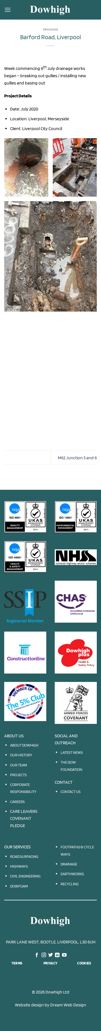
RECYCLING (70, 883)
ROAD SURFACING (24, 856)
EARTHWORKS (72, 873)
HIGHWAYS (19, 866)
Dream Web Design (68, 1005)
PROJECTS (18, 774)
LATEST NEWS (72, 752)
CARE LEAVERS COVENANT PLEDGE (23, 818)
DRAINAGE (69, 863)
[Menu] (7, 10)
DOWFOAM (19, 886)
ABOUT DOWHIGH (24, 745)
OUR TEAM (18, 764)
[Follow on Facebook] (37, 955)
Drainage (50, 29)
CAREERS (17, 801)
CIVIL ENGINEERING (25, 876)
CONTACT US (71, 791)
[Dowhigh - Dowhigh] (50, 10)
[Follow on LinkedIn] (57, 955)
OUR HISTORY (21, 754)
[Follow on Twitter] (50, 955)
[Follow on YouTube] (64, 955)
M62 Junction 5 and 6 (77, 457)
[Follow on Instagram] (43, 955)
